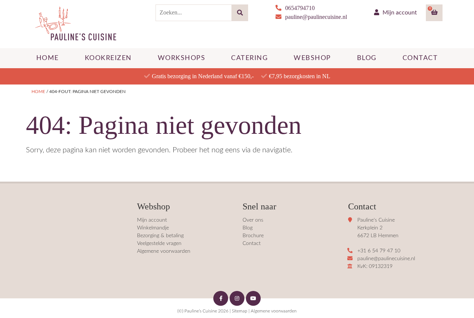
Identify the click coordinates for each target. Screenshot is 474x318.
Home (38, 91)
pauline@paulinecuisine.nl (316, 17)
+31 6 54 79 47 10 (378, 251)
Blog (248, 228)
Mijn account (399, 13)
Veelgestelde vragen (159, 243)
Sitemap (239, 311)
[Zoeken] (239, 12)
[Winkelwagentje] (434, 12)
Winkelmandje (153, 228)
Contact (252, 243)
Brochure (253, 235)
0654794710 (300, 8)
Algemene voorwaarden (163, 251)
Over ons (253, 220)
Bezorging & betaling (160, 235)
